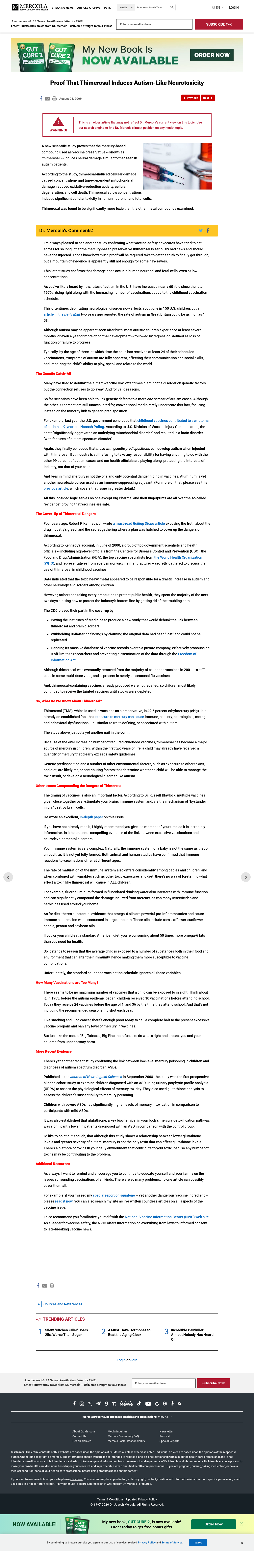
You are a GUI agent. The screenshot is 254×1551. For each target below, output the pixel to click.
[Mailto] (44, 1293)
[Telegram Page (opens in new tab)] (98, 1404)
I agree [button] (198, 1542)
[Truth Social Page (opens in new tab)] (114, 1404)
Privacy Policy (147, 1542)
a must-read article (139, 523)
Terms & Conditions (110, 1499)
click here (76, 1479)
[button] (219, 24)
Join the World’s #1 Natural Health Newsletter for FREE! (47, 21)
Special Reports (169, 1441)
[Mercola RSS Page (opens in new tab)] (179, 1404)
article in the (62, 314)
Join (133, 1360)
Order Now (214, 1524)
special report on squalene (114, 1195)
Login (121, 1360)
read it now (63, 1201)
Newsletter (166, 1431)
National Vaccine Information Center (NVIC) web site (167, 1217)
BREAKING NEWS (63, 7)
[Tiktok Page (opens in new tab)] (139, 1404)
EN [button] (217, 7)
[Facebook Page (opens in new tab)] (74, 1404)
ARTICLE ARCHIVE (88, 7)
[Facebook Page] (38, 1293)
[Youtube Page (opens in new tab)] (148, 1404)
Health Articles (81, 1441)
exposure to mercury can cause (119, 717)
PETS (107, 7)
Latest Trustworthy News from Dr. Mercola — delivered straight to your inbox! (75, 1385)
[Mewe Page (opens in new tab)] (126, 1404)
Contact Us (79, 1436)
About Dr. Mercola (83, 1431)
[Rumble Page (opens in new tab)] (165, 1404)
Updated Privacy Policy (141, 1499)
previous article (56, 488)
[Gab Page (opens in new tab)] (106, 1404)
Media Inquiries (117, 1431)
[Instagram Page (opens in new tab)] (82, 1404)
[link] (41, 99)
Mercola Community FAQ (123, 1436)
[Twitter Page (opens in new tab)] (90, 1404)
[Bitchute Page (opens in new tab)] (157, 1404)
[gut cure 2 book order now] (127, 70)
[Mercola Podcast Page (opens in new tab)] (172, 1404)
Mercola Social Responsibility (126, 1441)
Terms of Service (172, 1542)
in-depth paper (91, 817)
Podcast (165, 1436)
